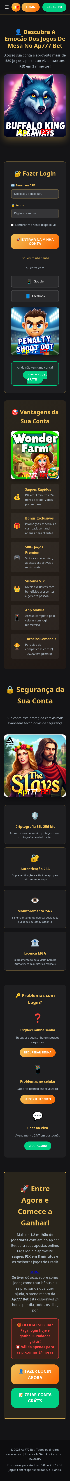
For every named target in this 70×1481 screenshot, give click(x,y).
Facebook (35, 296)
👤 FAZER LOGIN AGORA (35, 1374)
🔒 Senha (17, 205)
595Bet (35, 1272)
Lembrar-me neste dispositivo (35, 225)
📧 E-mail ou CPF (23, 185)
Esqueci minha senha (35, 258)
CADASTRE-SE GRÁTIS (37, 377)
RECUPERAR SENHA (37, 1052)
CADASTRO (54, 7)
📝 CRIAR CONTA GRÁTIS (35, 1398)
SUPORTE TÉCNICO (38, 1099)
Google (35, 281)
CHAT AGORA (38, 1146)
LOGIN (30, 7)
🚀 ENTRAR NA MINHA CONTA (35, 241)
